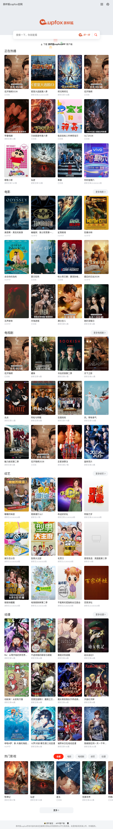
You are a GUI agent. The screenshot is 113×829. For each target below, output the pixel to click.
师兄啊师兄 (63, 91)
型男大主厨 (36, 558)
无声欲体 (8, 321)
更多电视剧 (99, 332)
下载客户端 (57, 44)
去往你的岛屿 (10, 276)
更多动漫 (100, 614)
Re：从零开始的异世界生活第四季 (16, 655)
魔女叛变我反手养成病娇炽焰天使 (70, 699)
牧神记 (7, 797)
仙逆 (33, 180)
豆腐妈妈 (62, 417)
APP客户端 (60, 823)
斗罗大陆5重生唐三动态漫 (43, 743)
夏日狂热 (35, 276)
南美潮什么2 (37, 514)
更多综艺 (100, 473)
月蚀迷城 (35, 321)
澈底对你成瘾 (64, 655)
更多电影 (100, 192)
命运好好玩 (63, 514)
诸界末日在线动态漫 (67, 743)
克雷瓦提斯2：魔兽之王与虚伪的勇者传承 (43, 699)
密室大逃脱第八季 (39, 91)
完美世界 (86, 797)
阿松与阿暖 (36, 417)
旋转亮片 (88, 461)
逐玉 (58, 797)
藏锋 (33, 373)
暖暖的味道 (9, 514)
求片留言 (49, 823)
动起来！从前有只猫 (13, 699)
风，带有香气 (90, 417)
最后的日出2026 (91, 276)
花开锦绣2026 (11, 91)
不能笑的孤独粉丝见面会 (69, 602)
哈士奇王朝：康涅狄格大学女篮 (70, 276)
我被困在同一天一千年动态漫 (96, 743)
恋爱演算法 (63, 461)
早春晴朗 (8, 135)
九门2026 (88, 135)
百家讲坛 (88, 602)
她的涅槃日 (89, 321)
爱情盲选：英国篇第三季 (95, 558)
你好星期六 (89, 180)
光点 (6, 417)
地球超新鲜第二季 (39, 602)
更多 (55, 810)
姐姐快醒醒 (9, 602)
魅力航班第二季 (11, 461)
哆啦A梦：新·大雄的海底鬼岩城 (16, 743)
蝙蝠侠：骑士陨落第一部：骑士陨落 (43, 232)
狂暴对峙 (88, 232)
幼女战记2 (89, 655)
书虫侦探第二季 (65, 373)
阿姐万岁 (88, 514)
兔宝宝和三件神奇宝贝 (68, 135)
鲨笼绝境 (62, 232)
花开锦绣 (88, 91)
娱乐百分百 (9, 558)
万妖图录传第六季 (39, 135)
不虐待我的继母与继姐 (41, 655)
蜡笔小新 (8, 180)
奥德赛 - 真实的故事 (13, 232)
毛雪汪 (61, 558)
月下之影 (88, 373)
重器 (60, 180)
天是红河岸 (89, 699)
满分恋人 (62, 321)
